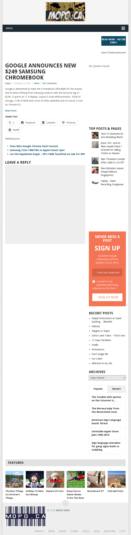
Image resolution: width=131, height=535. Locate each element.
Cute (123, 531)
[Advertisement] (67, 44)
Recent (116, 388)
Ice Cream (97, 358)
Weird (63, 531)
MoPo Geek (63, 510)
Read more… (12, 110)
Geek (97, 531)
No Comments (50, 83)
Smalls (95, 344)
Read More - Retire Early (114, 41)
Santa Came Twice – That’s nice (108, 335)
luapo (8, 83)
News (37, 83)
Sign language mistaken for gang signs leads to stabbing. (106, 446)
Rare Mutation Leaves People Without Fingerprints (112, 172)
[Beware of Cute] (55, 479)
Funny (74, 531)
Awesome (109, 531)
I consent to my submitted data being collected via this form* (105, 285)
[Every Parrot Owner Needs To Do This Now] (76, 479)
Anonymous (98, 349)
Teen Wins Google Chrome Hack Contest (34, 146)
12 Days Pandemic (101, 340)
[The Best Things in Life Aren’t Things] (14, 479)
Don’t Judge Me (100, 354)
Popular (98, 388)
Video (85, 531)
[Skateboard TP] (96, 479)
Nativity (96, 326)
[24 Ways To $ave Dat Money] (35, 479)
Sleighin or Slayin (101, 331)
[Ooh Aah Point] (117, 479)
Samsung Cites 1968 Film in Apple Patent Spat (37, 150)
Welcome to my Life (102, 363)
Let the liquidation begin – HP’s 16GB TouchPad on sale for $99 (47, 154)
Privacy (39, 531)
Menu (9, 28)
